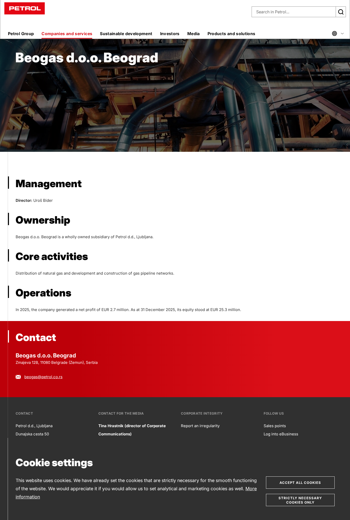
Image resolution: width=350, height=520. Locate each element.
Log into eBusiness (281, 434)
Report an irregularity (200, 425)
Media (193, 33)
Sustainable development (126, 33)
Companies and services (67, 33)
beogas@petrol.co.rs (43, 376)
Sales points (275, 425)
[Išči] (341, 11)
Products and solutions (231, 33)
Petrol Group (21, 33)
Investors (170, 33)
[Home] (24, 8)
